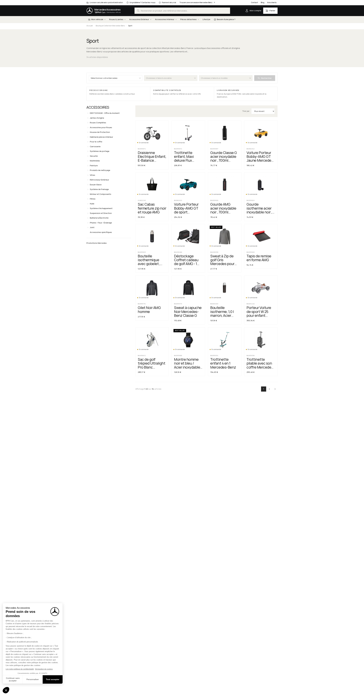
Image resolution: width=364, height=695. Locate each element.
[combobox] (182, 11)
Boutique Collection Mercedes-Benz (110, 25)
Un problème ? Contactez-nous (142, 2)
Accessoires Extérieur (139, 19)
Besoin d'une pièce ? (226, 19)
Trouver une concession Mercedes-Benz (195, 2)
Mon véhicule (97, 19)
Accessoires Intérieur (164, 19)
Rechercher (266, 78)
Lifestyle (206, 19)
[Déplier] (87, 113)
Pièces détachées (188, 19)
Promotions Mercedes (96, 243)
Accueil (89, 25)
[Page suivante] (275, 389)
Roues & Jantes (116, 19)
